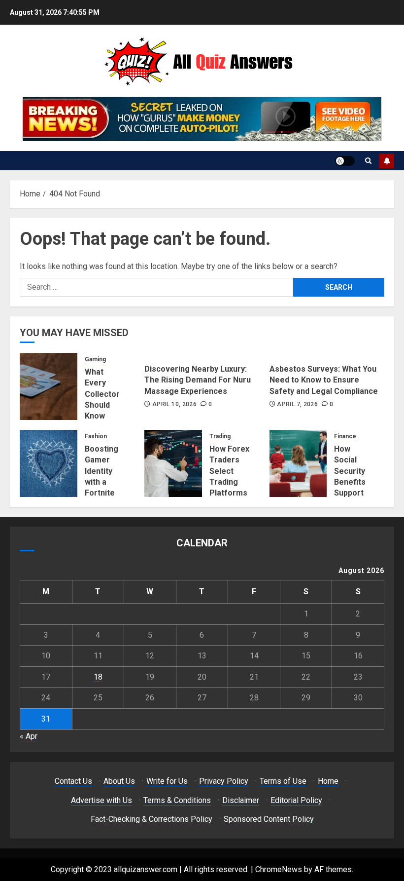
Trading (220, 436)
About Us (119, 781)
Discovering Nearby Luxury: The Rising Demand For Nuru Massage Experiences (197, 380)
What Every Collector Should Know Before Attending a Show (103, 410)
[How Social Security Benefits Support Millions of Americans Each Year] (298, 463)
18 (98, 677)
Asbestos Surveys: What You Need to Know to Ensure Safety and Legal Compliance (323, 380)
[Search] (368, 160)
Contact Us (73, 781)
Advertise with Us (101, 800)
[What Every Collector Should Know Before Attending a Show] (48, 386)
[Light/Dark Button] (345, 161)
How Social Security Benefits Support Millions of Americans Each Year (354, 487)
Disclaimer (240, 800)
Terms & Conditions (177, 800)
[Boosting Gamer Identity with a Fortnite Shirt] (48, 463)
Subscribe (386, 160)
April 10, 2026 (174, 404)
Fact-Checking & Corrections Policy (151, 819)
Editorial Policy (296, 800)
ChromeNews (278, 869)
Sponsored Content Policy (269, 819)
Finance (345, 436)
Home (328, 781)
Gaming (95, 359)
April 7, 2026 (297, 404)
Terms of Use (283, 781)
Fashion (96, 436)
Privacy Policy (223, 781)
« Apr (28, 736)
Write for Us (167, 781)
